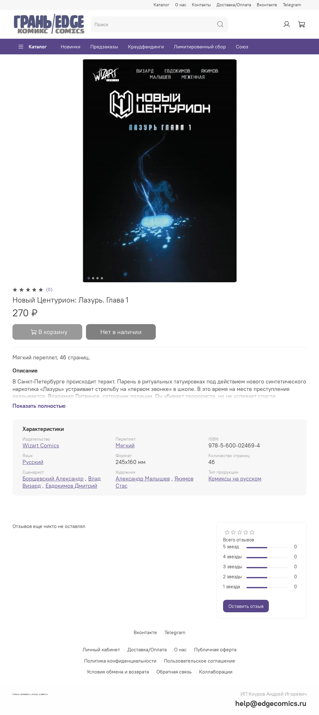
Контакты (201, 4)
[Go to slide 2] (93, 278)
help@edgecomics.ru (271, 703)
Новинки (70, 46)
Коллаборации (215, 671)
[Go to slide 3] (97, 278)
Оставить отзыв (246, 606)
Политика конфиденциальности (120, 661)
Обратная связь (174, 671)
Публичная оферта (215, 649)
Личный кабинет (101, 649)
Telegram (292, 4)
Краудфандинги (146, 46)
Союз (242, 46)
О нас (180, 4)
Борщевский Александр (52, 478)
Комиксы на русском (234, 478)
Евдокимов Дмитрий (71, 485)
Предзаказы (104, 46)
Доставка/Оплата (234, 4)
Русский (32, 462)
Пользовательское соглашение (199, 661)
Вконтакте (267, 4)
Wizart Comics (40, 445)
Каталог (161, 4)
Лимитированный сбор (200, 46)
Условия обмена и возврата (118, 671)
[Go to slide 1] (89, 278)
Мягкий (125, 445)
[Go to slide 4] (102, 278)
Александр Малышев (143, 478)
